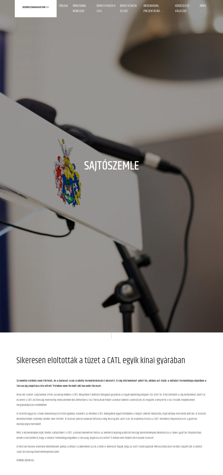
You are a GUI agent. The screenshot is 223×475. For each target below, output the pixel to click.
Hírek (203, 5)
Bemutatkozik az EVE (128, 8)
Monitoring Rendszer (79, 8)
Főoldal (63, 5)
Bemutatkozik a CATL (106, 8)
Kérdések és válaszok (182, 8)
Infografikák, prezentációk (152, 8)
